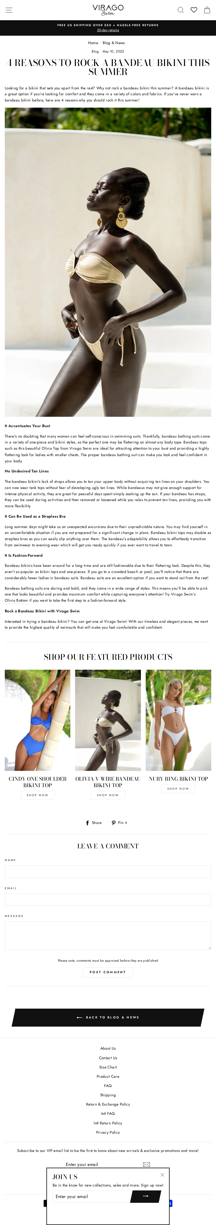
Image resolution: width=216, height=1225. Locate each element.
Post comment (108, 972)
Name (10, 860)
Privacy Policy (108, 1132)
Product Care (108, 1076)
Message (14, 916)
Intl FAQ (108, 1113)
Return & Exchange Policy (108, 1104)
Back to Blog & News (112, 1017)
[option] (108, 28)
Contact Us (108, 1058)
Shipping (108, 1095)
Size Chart (108, 1067)
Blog (95, 51)
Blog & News (114, 43)
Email (11, 888)
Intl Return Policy (108, 1123)
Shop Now (38, 795)
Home (93, 43)
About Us (108, 1048)
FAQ (108, 1085)
